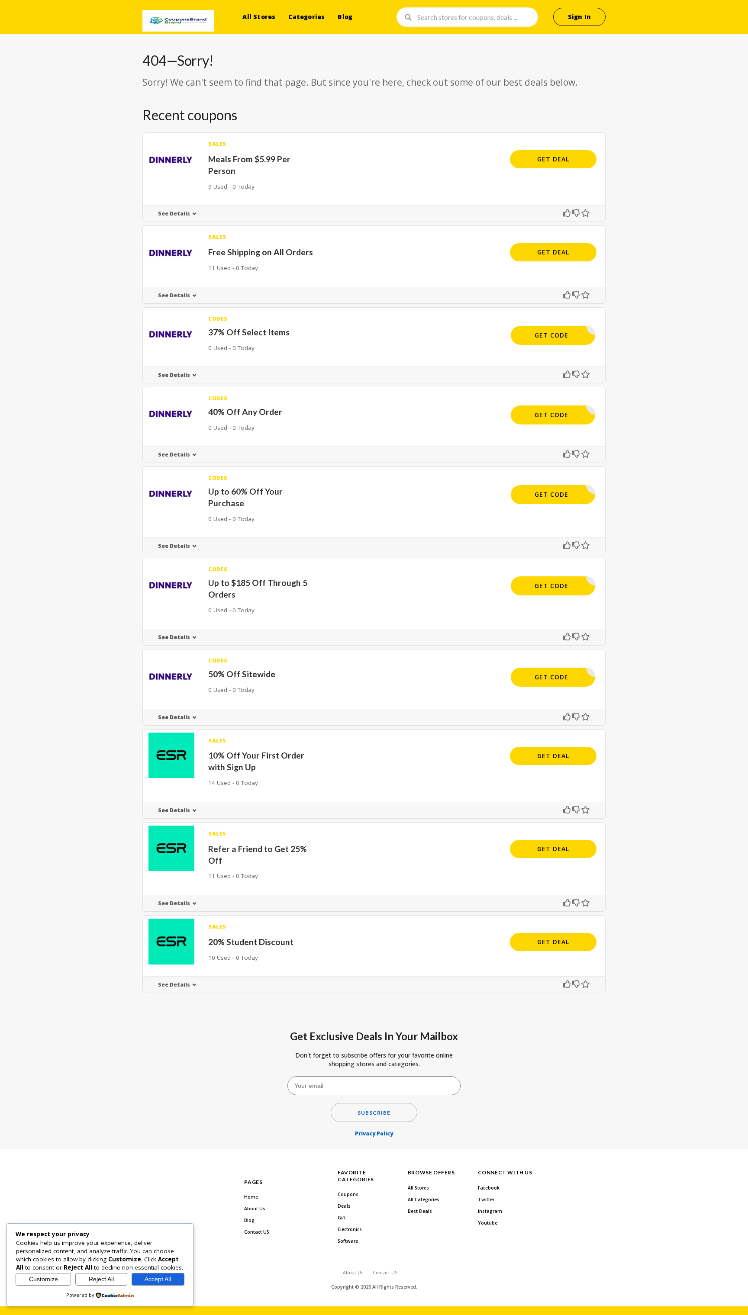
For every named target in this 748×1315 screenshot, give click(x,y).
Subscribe (374, 1112)
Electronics (350, 1229)
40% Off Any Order (245, 412)
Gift (342, 1218)
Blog (345, 17)
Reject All (101, 1279)
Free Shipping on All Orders (260, 252)
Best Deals (420, 1211)
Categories (306, 17)
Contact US (256, 1232)
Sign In (579, 17)
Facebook (489, 1188)
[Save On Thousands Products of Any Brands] (178, 21)
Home (251, 1197)
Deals (344, 1206)
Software (348, 1241)
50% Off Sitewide (241, 674)
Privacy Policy (374, 1133)
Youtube (487, 1223)
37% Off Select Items (249, 332)
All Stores (258, 17)
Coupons (348, 1194)
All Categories (423, 1199)
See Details (174, 213)
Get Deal (553, 159)
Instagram (490, 1211)
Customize (43, 1279)
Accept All (158, 1279)
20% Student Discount (250, 942)
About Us (254, 1209)
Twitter (486, 1199)
